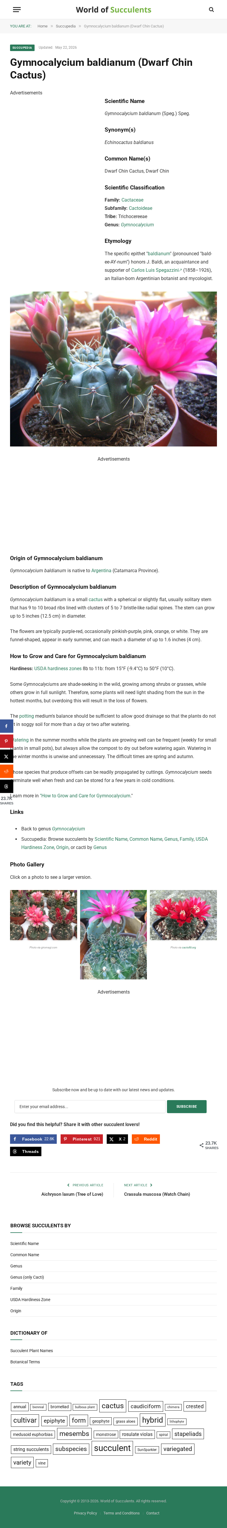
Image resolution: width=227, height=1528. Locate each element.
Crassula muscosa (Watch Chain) (157, 1194)
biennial (38, 1407)
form (79, 1420)
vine (42, 1463)
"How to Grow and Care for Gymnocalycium (85, 796)
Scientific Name (111, 839)
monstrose (106, 1434)
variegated (177, 1448)
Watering (19, 740)
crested (195, 1406)
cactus (96, 599)
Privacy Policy (85, 1513)
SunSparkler (147, 1449)
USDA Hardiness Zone (30, 1299)
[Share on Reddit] (6, 771)
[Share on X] (6, 756)
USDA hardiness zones (58, 668)
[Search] (211, 9)
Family (187, 839)
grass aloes (125, 1421)
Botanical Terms (25, 1362)
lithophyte (177, 1422)
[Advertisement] (54, 185)
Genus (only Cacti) (27, 1277)
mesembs (74, 1434)
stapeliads (188, 1433)
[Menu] (17, 9)
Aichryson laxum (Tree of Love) (72, 1194)
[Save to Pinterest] (6, 741)
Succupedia (22, 47)
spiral (163, 1435)
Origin (62, 847)
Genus (171, 839)
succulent (112, 1448)
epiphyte (54, 1421)
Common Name (145, 839)
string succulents (31, 1449)
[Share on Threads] (6, 786)
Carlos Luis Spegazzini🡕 (156, 270)
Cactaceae (132, 200)
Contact (152, 1513)
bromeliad (60, 1406)
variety (22, 1462)
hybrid (152, 1420)
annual (19, 1406)
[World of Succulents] (113, 10)
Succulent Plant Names (31, 1350)
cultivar (25, 1420)
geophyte (100, 1421)
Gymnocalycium (137, 225)
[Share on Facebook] (6, 726)
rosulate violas (137, 1434)
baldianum (159, 253)
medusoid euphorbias (33, 1434)
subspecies (71, 1448)
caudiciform (146, 1406)
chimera (173, 1407)
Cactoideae (140, 208)
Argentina (101, 570)
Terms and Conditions (121, 1513)
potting (27, 716)
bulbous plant (85, 1407)
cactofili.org (189, 947)
